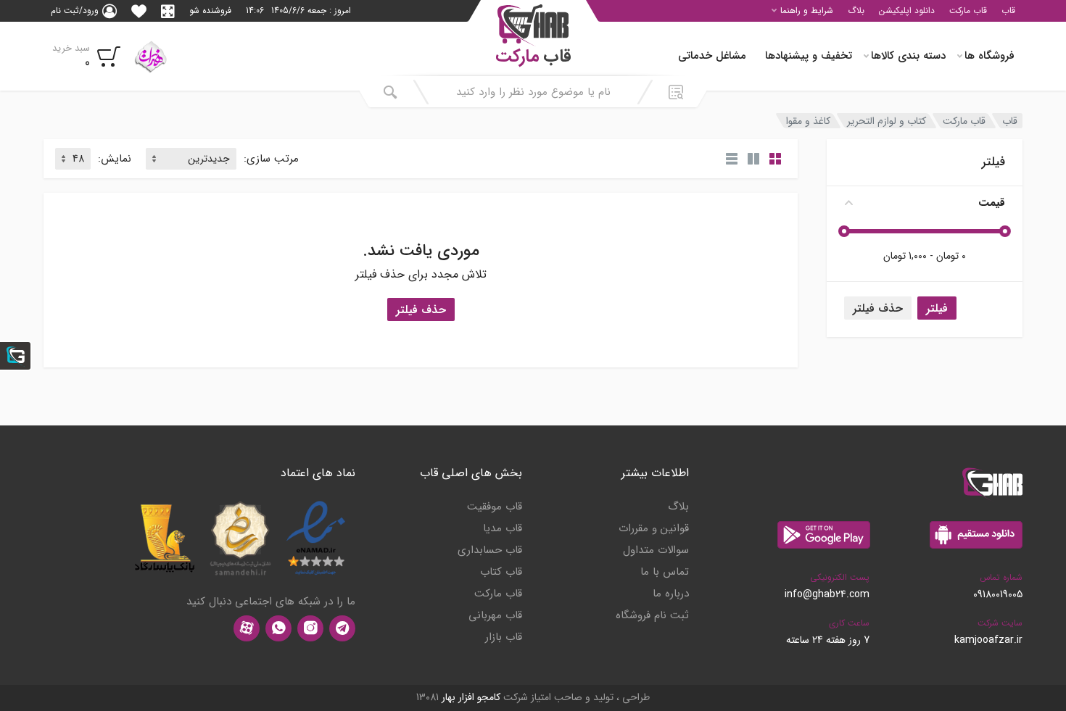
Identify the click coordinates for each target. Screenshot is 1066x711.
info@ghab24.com (827, 594)
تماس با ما (664, 572)
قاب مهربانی (495, 615)
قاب (1008, 11)
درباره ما (671, 593)
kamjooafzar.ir (988, 640)
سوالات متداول (656, 550)
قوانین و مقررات (654, 528)
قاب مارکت (968, 11)
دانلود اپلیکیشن (907, 11)
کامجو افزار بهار (471, 697)
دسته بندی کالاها (908, 56)
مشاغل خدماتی (712, 56)
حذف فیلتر (878, 308)
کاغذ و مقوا (808, 120)
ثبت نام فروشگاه (652, 615)
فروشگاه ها (989, 56)
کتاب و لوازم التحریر (886, 120)
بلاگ (856, 11)
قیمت (991, 203)
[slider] (1005, 231)
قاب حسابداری (490, 550)
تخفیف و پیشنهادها (808, 56)
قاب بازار (503, 637)
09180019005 (997, 594)
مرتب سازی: (271, 159)
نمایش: (114, 159)
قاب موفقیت (494, 506)
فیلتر (937, 308)
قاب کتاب (501, 572)
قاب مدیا (502, 528)
